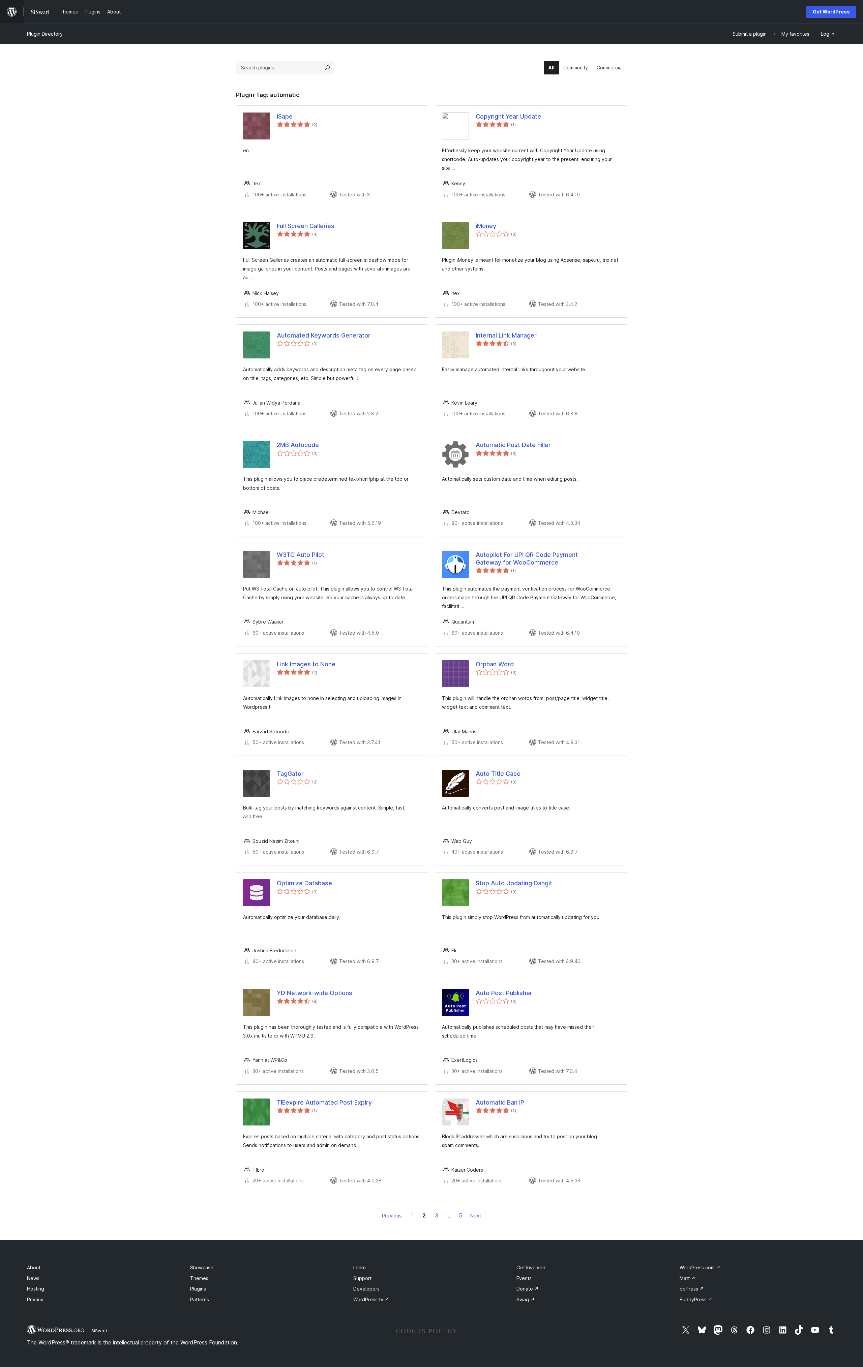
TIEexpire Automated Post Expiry (324, 1102)
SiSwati (99, 1330)
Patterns (199, 1299)
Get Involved (530, 1267)
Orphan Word (495, 664)
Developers (366, 1289)
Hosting (35, 1289)
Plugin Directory (45, 34)
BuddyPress (696, 1299)
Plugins (198, 1289)
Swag (525, 1299)
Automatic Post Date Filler (513, 444)
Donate (527, 1289)
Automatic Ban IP (500, 1102)
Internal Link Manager (506, 335)
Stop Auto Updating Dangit (514, 883)
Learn (359, 1267)
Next (475, 1215)
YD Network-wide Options (314, 992)
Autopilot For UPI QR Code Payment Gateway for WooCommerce (527, 558)
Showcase (201, 1267)
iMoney (486, 225)
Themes (199, 1278)
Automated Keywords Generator (323, 335)
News (33, 1278)
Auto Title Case (498, 773)
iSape (285, 116)
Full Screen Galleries (305, 225)
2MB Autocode (298, 444)
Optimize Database (304, 883)
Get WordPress (831, 11)
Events (524, 1278)
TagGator (290, 773)
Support (362, 1278)
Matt (687, 1278)
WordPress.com (700, 1267)
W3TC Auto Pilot (300, 554)
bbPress (692, 1289)
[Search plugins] (327, 67)
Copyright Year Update (508, 116)
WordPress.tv (371, 1299)
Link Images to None (306, 664)
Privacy (35, 1299)
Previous (392, 1215)
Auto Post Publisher (504, 992)
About (33, 1267)
